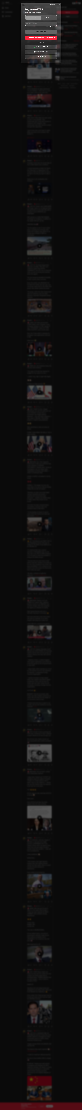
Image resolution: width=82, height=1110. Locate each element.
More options (42, 56)
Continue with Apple (42, 51)
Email (34, 17)
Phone (50, 17)
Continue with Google (42, 46)
